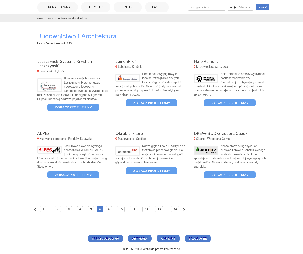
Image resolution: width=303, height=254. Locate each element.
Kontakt (128, 7)
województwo (239, 7)
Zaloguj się (198, 238)
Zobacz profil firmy (73, 107)
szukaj (263, 7)
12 (146, 209)
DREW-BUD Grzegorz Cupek (221, 133)
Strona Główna (45, 18)
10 (120, 209)
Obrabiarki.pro (129, 133)
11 (133, 209)
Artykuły (95, 7)
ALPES (43, 133)
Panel (157, 7)
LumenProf (125, 61)
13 (159, 209)
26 (175, 209)
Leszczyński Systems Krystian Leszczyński (64, 63)
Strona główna (57, 7)
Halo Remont (206, 61)
